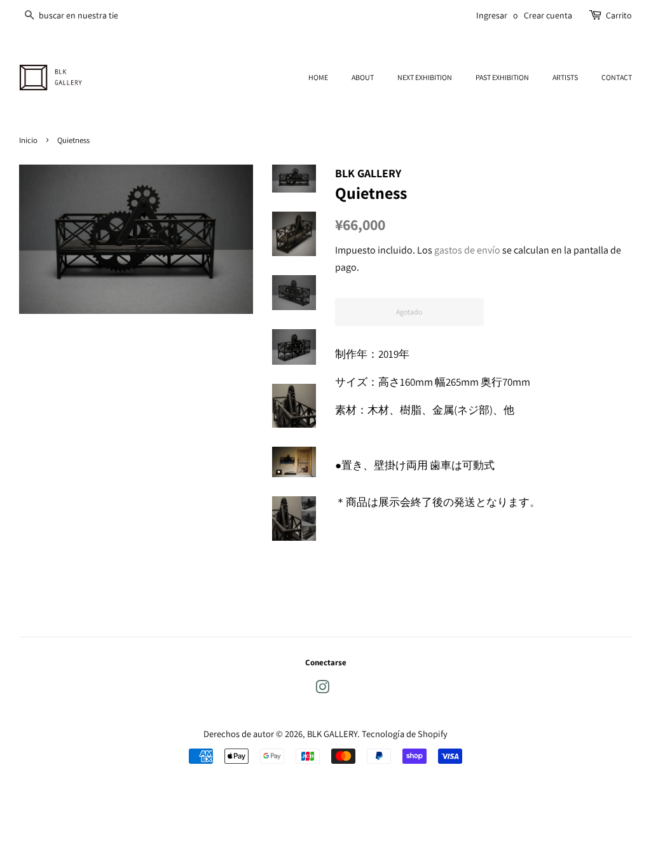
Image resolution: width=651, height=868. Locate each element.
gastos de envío (467, 250)
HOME (318, 77)
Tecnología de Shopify (405, 734)
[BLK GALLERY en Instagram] (322, 689)
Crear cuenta (548, 15)
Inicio (28, 140)
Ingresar (491, 15)
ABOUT (363, 77)
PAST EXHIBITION (502, 77)
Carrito (619, 15)
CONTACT (616, 77)
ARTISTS (565, 77)
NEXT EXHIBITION (424, 77)
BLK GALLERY (332, 734)
